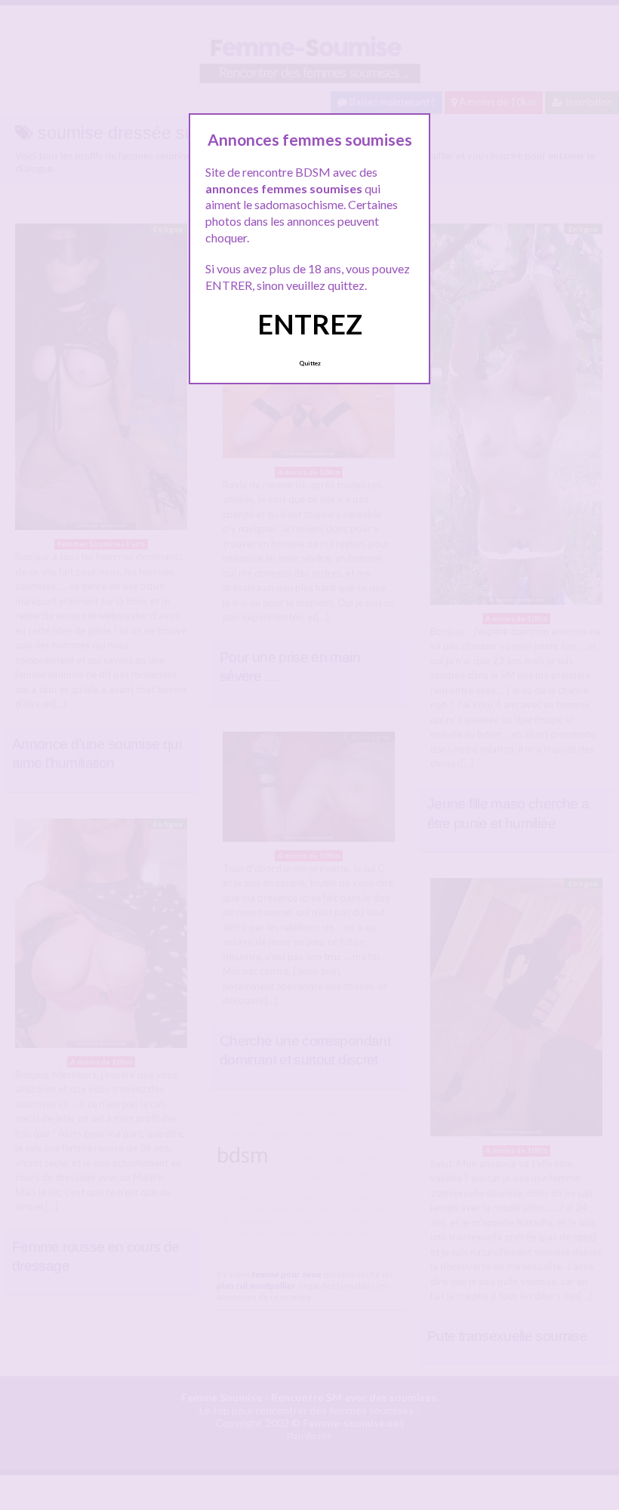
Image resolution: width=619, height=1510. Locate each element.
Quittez (310, 363)
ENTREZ (309, 324)
